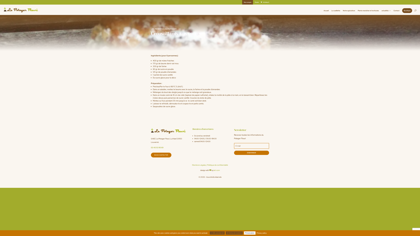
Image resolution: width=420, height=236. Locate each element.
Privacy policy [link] (262, 233)
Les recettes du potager (163, 29)
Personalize (249, 233)
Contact (396, 11)
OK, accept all (218, 233)
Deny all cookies (235, 233)
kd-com (217, 170)
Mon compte (247, 2)
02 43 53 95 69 (157, 147)
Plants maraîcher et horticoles (368, 11)
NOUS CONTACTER (161, 155)
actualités (385, 11)
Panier (257, 2)
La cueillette (335, 11)
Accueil (326, 11)
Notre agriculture (349, 11)
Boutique (407, 11)
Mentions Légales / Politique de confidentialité (210, 165)
